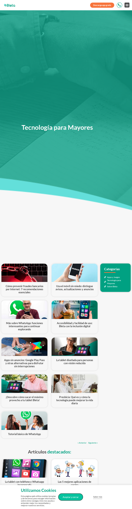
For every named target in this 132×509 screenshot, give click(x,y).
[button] (127, 5)
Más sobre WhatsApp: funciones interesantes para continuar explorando (24, 326)
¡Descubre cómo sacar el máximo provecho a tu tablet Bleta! (24, 398)
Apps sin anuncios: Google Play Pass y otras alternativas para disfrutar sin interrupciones (24, 363)
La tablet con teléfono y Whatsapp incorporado (24, 483)
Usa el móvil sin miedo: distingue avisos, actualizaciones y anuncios (75, 288)
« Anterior (82, 442)
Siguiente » (93, 442)
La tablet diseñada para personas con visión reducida (74, 361)
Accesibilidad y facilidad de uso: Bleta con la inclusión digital (74, 325)
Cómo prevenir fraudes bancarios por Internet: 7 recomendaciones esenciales (24, 289)
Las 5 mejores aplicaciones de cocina (74, 483)
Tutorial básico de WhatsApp (24, 434)
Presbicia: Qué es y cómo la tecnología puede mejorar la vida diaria (74, 400)
